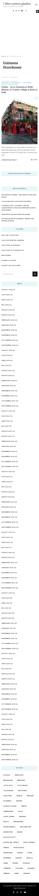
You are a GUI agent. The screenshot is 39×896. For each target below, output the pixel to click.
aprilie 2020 (7, 674)
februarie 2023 (8, 502)
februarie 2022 (8, 562)
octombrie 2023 (8, 461)
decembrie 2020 (8, 633)
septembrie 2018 (8, 759)
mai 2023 (5, 487)
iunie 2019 (6, 724)
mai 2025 (5, 365)
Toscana (19, 868)
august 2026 (7, 289)
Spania (15, 863)
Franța (19, 801)
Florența (7, 801)
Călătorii (7, 795)
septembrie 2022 (9, 527)
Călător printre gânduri (17, 3)
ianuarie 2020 (7, 689)
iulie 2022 (6, 537)
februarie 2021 (8, 623)
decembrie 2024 (8, 390)
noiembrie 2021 (8, 577)
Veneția (6, 873)
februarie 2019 (8, 744)
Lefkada (22, 816)
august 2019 (7, 714)
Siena (5, 863)
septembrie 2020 (9, 648)
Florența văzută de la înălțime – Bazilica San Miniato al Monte (18, 220)
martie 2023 (7, 497)
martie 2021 (7, 618)
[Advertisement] (19, 34)
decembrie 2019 (8, 694)
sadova (18, 858)
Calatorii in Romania (11, 245)
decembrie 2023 (8, 451)
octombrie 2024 (9, 401)
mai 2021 (5, 608)
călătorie (22, 790)
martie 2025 (7, 375)
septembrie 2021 (8, 588)
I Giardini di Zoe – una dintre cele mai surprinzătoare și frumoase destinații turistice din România (19, 208)
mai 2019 (5, 729)
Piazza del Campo (11, 842)
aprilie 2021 (7, 613)
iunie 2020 (6, 663)
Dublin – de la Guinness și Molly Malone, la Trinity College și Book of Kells (19, 90)
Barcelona (8, 780)
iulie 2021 (6, 598)
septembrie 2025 (9, 345)
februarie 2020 (8, 684)
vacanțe (31, 868)
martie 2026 (7, 315)
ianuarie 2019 (7, 749)
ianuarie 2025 (7, 385)
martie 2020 (7, 679)
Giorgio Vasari (10, 806)
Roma (30, 852)
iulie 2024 (6, 416)
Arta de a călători (10, 235)
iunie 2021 (6, 603)
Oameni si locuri (9, 260)
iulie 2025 (6, 355)
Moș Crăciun (25, 827)
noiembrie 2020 (8, 638)
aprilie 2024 (7, 431)
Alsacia (6, 775)
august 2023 (7, 471)
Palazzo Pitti (9, 837)
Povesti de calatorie (10, 84)
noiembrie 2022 (8, 517)
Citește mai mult (9, 160)
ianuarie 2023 (7, 507)
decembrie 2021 (8, 572)
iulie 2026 (6, 294)
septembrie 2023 (9, 466)
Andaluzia (19, 775)
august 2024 (7, 411)
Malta (6, 821)
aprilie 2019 (7, 734)
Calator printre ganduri (13, 240)
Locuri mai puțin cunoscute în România (16, 201)
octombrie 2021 (8, 583)
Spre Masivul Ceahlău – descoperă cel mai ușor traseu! (19, 196)
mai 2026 (5, 305)
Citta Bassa (22, 785)
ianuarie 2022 (7, 567)
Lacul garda (8, 816)
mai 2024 (5, 426)
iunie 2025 (6, 360)
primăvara (8, 852)
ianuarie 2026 (7, 325)
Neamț (19, 832)
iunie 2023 (6, 481)
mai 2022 (5, 547)
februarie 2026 (8, 320)
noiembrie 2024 (8, 396)
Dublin (19, 795)
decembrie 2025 (8, 330)
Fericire (30, 795)
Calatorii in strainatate (11, 82)
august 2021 (7, 593)
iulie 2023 (6, 476)
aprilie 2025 (7, 370)
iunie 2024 (6, 421)
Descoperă (27, 82)
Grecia (24, 806)
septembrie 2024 (9, 406)
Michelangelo (9, 827)
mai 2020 (5, 668)
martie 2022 (7, 557)
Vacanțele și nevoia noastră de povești (16, 214)
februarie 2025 (8, 380)
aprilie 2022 (7, 552)
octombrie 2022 (9, 522)
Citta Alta (8, 785)
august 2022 (7, 532)
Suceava (26, 863)
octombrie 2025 (8, 340)
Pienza (6, 847)
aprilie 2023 (7, 492)
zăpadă (26, 873)
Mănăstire (8, 832)
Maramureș (18, 821)
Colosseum (8, 790)
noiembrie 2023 (8, 456)
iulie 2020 (6, 658)
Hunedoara (8, 811)
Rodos (20, 852)
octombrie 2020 (9, 643)
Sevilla (29, 858)
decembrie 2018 (8, 754)
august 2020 (7, 653)
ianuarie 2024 (7, 446)
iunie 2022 (6, 542)
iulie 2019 (6, 719)
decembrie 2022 (8, 512)
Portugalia (19, 847)
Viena (16, 873)
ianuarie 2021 (7, 628)
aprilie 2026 (7, 310)
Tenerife (7, 868)
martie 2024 (7, 436)
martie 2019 (7, 739)
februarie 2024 (8, 441)
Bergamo (21, 780)
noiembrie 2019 (8, 699)
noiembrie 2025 (8, 335)
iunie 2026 (6, 300)
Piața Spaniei (29, 842)
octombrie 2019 (8, 704)
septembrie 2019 (8, 709)
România (7, 858)
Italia (20, 811)
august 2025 (7, 350)
